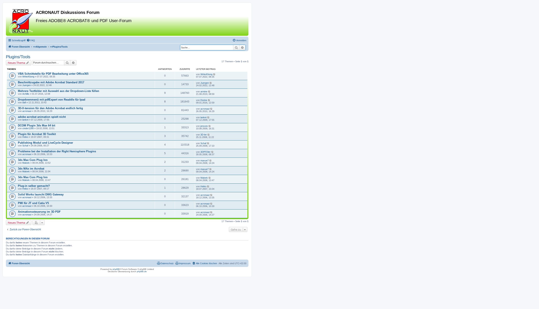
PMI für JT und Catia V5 (33, 203)
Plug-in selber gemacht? (34, 185)
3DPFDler (205, 152)
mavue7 (204, 160)
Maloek (26, 163)
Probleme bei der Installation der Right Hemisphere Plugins (57, 151)
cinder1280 (28, 128)
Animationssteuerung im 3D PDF (39, 211)
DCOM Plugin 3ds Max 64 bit (36, 125)
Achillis (25, 94)
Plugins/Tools (18, 56)
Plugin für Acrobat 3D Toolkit (37, 134)
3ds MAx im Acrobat (31, 168)
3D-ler (203, 134)
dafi (24, 102)
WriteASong (28, 76)
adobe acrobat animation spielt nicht (42, 116)
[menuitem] (31, 40)
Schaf (25, 145)
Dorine (203, 100)
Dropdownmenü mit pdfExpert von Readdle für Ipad (51, 99)
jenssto (204, 126)
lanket (25, 119)
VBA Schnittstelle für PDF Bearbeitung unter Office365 (53, 73)
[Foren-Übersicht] (21, 21)
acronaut (26, 111)
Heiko (25, 137)
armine (203, 91)
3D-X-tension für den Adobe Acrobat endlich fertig (50, 108)
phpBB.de (142, 271)
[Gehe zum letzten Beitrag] (214, 74)
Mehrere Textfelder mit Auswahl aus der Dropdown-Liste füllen (58, 91)
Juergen (26, 85)
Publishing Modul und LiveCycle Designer (45, 142)
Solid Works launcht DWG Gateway (41, 194)
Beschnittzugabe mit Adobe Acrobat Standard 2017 (51, 82)
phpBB (116, 269)
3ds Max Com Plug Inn (33, 160)
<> (40, 46)
